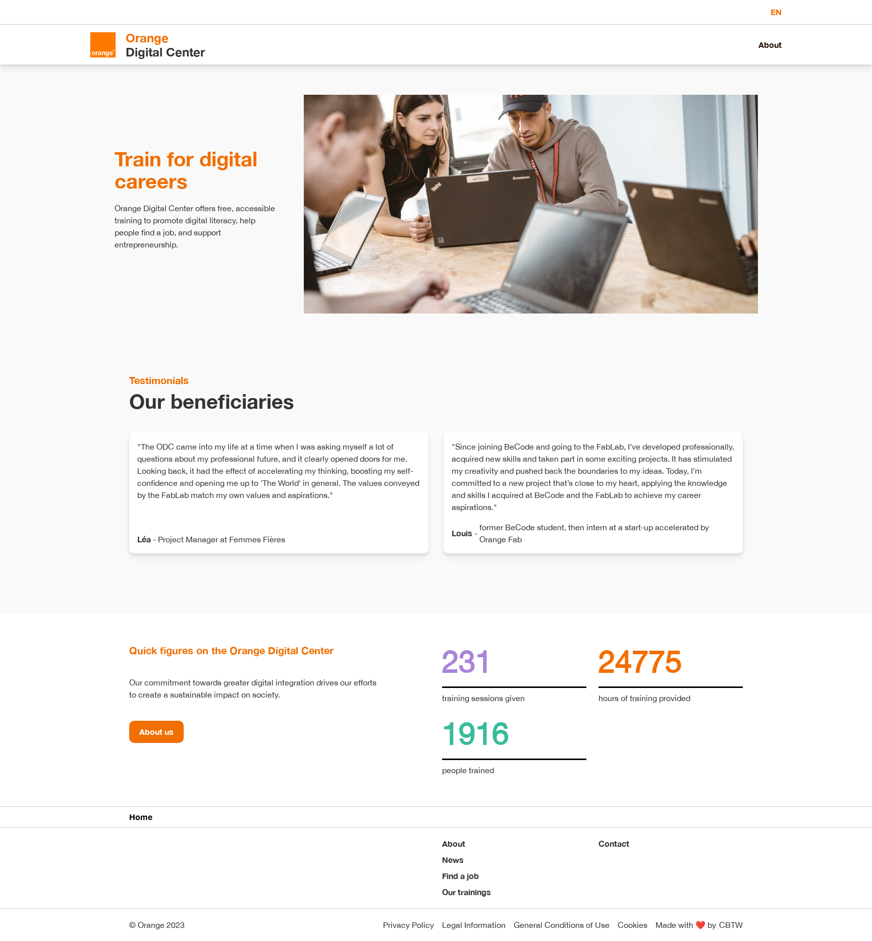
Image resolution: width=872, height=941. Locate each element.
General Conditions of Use (562, 924)
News (453, 859)
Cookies (632, 924)
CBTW (731, 924)
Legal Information (474, 924)
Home (140, 817)
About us (156, 731)
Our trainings (466, 892)
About (770, 44)
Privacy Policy (408, 924)
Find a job (460, 876)
